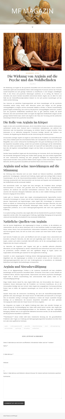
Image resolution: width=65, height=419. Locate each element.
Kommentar (6, 376)
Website (5, 362)
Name (5, 346)
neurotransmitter (8, 328)
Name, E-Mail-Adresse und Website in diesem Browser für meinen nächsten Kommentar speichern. (32, 373)
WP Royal (14, 416)
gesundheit (27, 326)
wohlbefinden (35, 328)
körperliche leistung (37, 326)
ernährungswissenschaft (16, 326)
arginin (6, 326)
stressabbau (27, 328)
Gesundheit (30, 73)
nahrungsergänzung (55, 326)
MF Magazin (32, 10)
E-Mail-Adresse (8, 354)
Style (37, 73)
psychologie (18, 328)
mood (46, 326)
